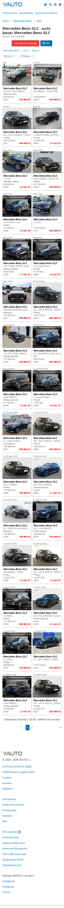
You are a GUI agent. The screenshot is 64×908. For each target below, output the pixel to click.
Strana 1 (9, 56)
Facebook (8, 886)
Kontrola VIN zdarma (14, 848)
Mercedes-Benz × (12, 50)
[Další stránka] (60, 727)
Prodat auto (9, 810)
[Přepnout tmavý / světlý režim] (60, 4)
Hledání (6, 815)
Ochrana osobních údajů (17, 766)
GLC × (26, 50)
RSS (4, 821)
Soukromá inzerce (46, 13)
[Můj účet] (55, 4)
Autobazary (26, 13)
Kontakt (7, 783)
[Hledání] (50, 4)
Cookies (7, 777)
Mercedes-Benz (23, 21)
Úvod (5, 21)
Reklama (7, 788)
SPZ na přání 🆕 (11, 832)
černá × (35, 50)
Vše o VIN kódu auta (14, 854)
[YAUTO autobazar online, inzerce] (12, 4)
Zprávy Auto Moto (13, 859)
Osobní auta (9, 13)
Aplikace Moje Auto (13, 843)
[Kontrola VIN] (45, 4)
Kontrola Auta (10, 837)
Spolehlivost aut (11, 865)
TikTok (6, 892)
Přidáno (25, 56)
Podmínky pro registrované (18, 772)
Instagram (8, 881)
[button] (25, 43)
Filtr (48, 43)
